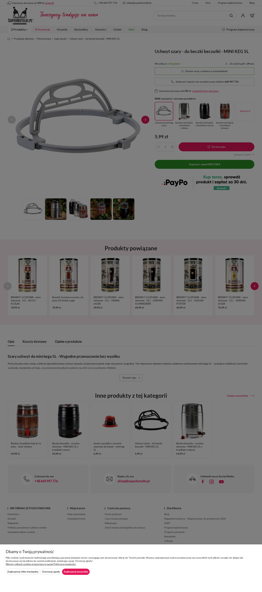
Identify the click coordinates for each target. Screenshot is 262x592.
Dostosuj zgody (51, 571)
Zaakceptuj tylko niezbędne (22, 571)
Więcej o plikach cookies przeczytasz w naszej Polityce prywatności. (41, 564)
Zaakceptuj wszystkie (76, 571)
